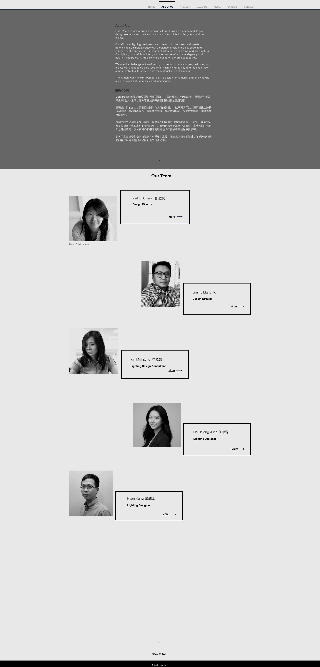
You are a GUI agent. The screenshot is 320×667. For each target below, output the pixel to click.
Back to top (159, 654)
